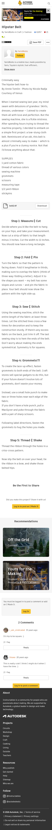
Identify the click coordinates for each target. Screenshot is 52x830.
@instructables (14, 796)
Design (6, 736)
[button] (3, 3)
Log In (26, 611)
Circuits (6, 728)
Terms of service (32, 812)
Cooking (6, 743)
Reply (26, 647)
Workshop (7, 732)
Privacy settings (31, 816)
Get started (8, 771)
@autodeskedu (13, 801)
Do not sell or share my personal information (25, 820)
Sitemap (7, 779)
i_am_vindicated (17, 630)
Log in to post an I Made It (26, 506)
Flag (8, 642)
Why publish (8, 768)
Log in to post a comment (26, 685)
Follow (20, 55)
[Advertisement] (26, 14)
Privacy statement (13, 816)
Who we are (8, 783)
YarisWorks (9, 32)
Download (42, 205)
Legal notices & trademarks (17, 824)
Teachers (7, 755)
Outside (6, 751)
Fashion (28, 32)
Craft (19, 32)
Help (5, 775)
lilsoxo (12, 657)
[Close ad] (48, 10)
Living (6, 747)
